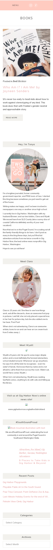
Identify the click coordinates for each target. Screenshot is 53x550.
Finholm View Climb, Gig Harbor (18, 501)
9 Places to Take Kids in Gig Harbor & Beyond (34, 461)
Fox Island (35, 449)
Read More (11, 117)
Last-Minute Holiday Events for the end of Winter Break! (26, 496)
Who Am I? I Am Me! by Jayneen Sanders (21, 89)
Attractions (24, 449)
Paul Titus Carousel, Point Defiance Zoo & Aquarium (26, 491)
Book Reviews (19, 81)
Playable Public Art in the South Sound (22, 487)
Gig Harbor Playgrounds (14, 482)
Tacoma (31, 452)
